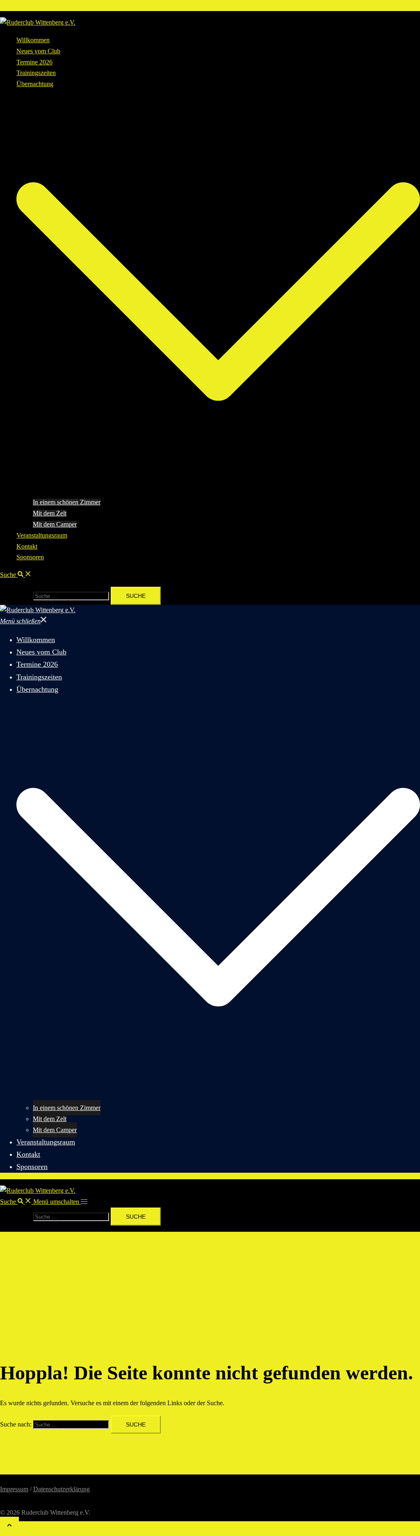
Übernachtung (34, 83)
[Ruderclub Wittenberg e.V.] (37, 22)
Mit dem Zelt (49, 513)
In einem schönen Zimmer (66, 502)
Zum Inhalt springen (26, 5)
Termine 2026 (34, 62)
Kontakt (26, 546)
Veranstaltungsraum (41, 535)
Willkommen (33, 39)
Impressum (14, 1489)
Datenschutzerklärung (61, 1489)
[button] (16, 574)
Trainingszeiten (36, 72)
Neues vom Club (38, 51)
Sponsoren (30, 557)
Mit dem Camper (55, 524)
